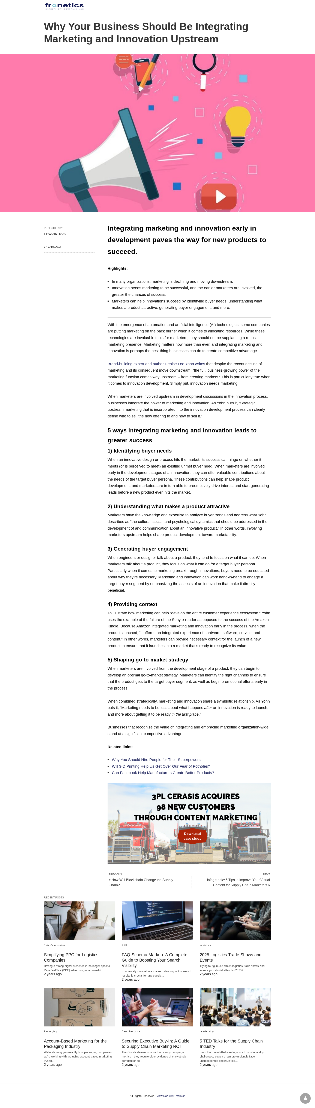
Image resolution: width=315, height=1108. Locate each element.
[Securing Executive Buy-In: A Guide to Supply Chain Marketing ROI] (157, 1007)
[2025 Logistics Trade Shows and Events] (235, 920)
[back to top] (305, 1098)
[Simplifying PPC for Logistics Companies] (79, 920)
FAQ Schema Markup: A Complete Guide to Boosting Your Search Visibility (154, 960)
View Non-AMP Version (170, 1096)
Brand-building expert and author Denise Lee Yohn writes (156, 364)
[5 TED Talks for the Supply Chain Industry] (235, 1007)
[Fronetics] (64, 6)
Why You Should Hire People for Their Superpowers (156, 760)
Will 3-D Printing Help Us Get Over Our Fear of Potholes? (161, 766)
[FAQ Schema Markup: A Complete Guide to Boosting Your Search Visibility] (157, 920)
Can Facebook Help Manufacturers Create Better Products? (163, 773)
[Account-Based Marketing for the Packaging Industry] (79, 1007)
